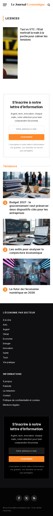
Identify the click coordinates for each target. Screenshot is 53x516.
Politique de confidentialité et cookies (21, 400)
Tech (5, 357)
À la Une (7, 320)
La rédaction (9, 390)
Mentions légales (11, 405)
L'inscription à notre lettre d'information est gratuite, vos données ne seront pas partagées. (26, 147)
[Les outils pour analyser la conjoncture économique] (26, 232)
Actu (5, 324)
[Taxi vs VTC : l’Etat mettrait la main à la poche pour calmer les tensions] (10, 53)
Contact (6, 395)
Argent (6, 329)
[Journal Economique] (28, 5)
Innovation (8, 348)
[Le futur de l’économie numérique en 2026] (26, 272)
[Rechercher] (48, 4)
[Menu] (5, 4)
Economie (8, 338)
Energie (6, 343)
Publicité (7, 386)
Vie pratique (9, 362)
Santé (6, 353)
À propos (7, 381)
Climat (6, 334)
